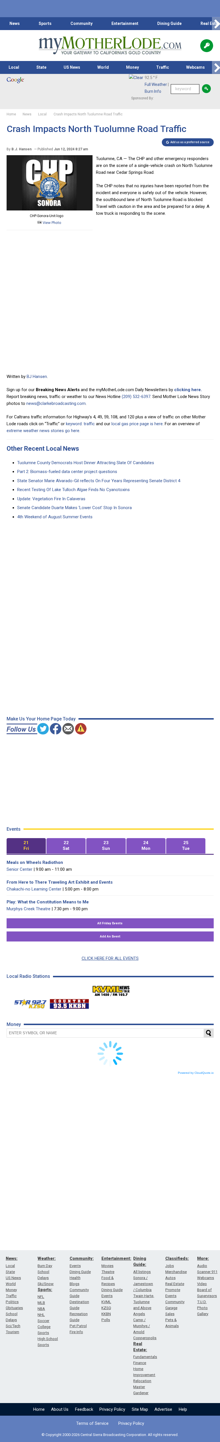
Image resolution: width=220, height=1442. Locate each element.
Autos (170, 1278)
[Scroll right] (216, 23)
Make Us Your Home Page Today (41, 719)
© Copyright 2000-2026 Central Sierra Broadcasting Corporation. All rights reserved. (110, 1435)
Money (132, 67)
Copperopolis (144, 1338)
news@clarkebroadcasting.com (56, 403)
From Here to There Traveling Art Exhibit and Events (60, 882)
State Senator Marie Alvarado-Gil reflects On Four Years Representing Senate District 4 (98, 480)
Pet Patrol (78, 1326)
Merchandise (176, 1272)
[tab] (26, 846)
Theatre (107, 1272)
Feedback (84, 1409)
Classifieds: (177, 1258)
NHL (41, 1315)
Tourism (12, 1332)
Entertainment (124, 23)
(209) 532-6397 (136, 396)
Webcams (195, 67)
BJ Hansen (37, 376)
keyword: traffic (80, 423)
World (103, 67)
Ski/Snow (46, 1284)
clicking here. (188, 389)
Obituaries (14, 1308)
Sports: (45, 1289)
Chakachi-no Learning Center (34, 889)
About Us (59, 1409)
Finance (139, 1363)
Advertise (163, 1409)
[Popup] (206, 45)
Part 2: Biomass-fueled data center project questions (67, 471)
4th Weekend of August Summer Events (55, 516)
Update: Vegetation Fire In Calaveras (51, 498)
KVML (106, 1302)
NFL (41, 1297)
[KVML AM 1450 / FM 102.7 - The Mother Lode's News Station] (111, 989)
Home (39, 1409)
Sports (45, 23)
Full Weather (156, 84)
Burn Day (45, 1266)
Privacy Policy (112, 1409)
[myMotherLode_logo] (110, 46)
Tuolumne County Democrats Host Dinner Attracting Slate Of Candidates (85, 462)
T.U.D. (202, 1302)
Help (183, 1409)
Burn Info (153, 91)
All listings (142, 1272)
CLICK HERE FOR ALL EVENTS (110, 958)
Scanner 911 (207, 1272)
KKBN (106, 1314)
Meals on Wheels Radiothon (35, 862)
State (41, 67)
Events (75, 1266)
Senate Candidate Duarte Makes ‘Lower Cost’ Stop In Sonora (74, 507)
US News (72, 67)
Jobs (169, 1266)
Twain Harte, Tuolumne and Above (143, 1302)
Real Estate (174, 1284)
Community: (82, 1258)
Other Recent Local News (43, 448)
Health (75, 1278)
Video (202, 1284)
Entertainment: (116, 1258)
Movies (107, 1266)
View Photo (51, 222)
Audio (202, 1266)
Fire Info (76, 1332)
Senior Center (19, 869)
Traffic (162, 67)
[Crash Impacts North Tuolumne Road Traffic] (50, 209)
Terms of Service (92, 1423)
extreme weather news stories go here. (43, 430)
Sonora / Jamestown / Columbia (143, 1284)
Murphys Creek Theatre (28, 908)
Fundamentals (145, 1357)
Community (81, 23)
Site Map (140, 1409)
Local (14, 67)
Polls (105, 1320)
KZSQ (106, 1308)
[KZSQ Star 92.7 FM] (28, 1002)
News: (11, 1258)
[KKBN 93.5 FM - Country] (69, 1002)
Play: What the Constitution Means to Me (48, 902)
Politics (12, 1302)
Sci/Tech (13, 1326)
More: (203, 1258)
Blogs (74, 1284)
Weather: (47, 1258)
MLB (41, 1303)
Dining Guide (169, 23)
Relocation (142, 1381)
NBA (41, 1309)
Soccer (43, 1321)
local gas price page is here (137, 423)
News (14, 23)
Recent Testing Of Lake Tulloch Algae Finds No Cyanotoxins (73, 489)
